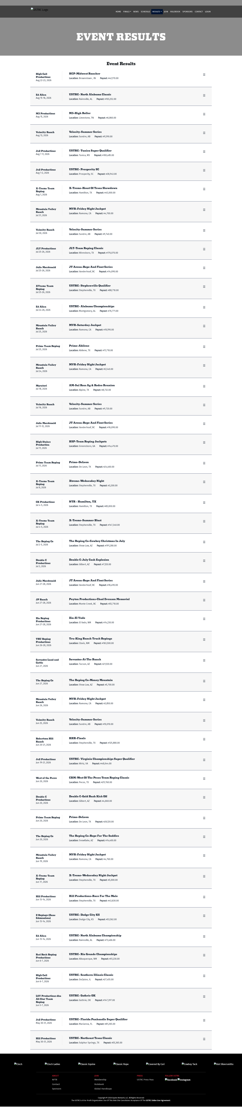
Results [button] (156, 11)
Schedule (145, 11)
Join (166, 11)
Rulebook (175, 11)
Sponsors (187, 11)
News (136, 11)
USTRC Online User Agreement (158, 1100)
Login (208, 11)
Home (118, 11)
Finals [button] (126, 11)
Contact (199, 11)
